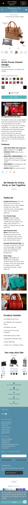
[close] (26, 486)
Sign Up (14, 500)
